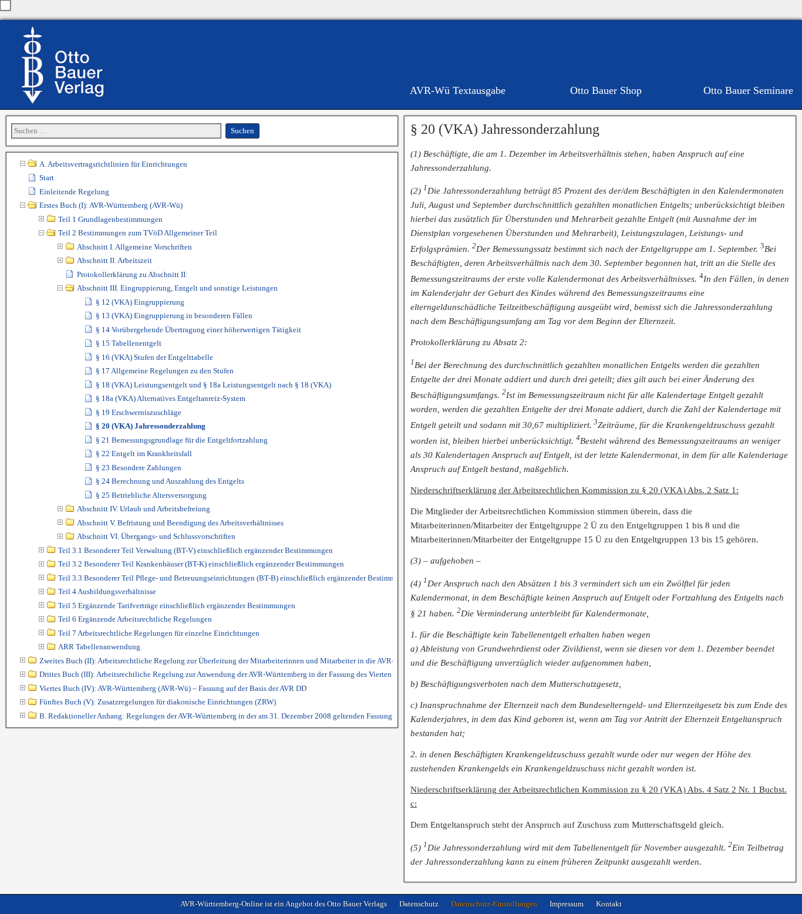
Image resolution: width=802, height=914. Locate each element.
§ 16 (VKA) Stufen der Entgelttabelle (154, 357)
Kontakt (609, 903)
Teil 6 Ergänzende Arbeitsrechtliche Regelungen (135, 619)
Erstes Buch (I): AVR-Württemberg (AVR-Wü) (111, 205)
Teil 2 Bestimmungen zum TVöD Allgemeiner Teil (137, 232)
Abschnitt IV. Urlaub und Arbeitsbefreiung (143, 508)
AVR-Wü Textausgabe (458, 90)
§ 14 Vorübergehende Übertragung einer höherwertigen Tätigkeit (198, 329)
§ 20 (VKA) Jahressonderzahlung (504, 129)
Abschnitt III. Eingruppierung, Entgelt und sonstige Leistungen (177, 288)
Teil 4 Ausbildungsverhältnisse (107, 591)
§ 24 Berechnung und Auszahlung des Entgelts (170, 481)
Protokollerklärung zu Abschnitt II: (132, 274)
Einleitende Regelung (74, 191)
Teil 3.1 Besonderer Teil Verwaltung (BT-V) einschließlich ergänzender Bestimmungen (195, 550)
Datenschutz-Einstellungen (494, 903)
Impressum (567, 903)
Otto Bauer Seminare (748, 90)
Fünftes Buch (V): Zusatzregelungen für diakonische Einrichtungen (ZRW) (157, 701)
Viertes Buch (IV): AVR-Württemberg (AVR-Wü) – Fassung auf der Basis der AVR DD (172, 688)
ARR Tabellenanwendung (99, 646)
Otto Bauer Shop (606, 90)
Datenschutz (419, 903)
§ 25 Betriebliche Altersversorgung (151, 495)
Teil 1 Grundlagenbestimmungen (110, 219)
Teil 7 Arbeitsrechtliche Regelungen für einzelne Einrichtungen (159, 633)
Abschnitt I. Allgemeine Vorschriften (134, 246)
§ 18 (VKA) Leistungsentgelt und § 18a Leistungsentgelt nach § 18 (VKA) (213, 384)
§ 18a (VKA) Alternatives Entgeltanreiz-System (170, 398)
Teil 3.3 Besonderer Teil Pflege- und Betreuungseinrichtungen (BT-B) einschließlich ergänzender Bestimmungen (225, 578)
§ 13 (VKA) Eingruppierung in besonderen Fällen (174, 315)
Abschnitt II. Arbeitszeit (114, 260)
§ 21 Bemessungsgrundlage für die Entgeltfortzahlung (182, 440)
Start (46, 177)
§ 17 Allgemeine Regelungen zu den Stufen (165, 370)
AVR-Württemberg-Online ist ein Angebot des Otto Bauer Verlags (283, 903)
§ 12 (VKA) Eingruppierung (140, 302)
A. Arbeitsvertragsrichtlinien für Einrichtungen (113, 164)
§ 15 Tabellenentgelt (128, 343)
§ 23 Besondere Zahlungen (138, 467)
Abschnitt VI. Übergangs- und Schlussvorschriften (156, 536)
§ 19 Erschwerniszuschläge (138, 412)
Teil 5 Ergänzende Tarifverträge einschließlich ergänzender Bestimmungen (176, 605)
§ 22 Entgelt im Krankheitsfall (144, 453)
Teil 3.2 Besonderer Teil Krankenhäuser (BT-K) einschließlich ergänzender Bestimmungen (201, 563)
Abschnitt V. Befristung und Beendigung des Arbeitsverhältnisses (180, 522)
